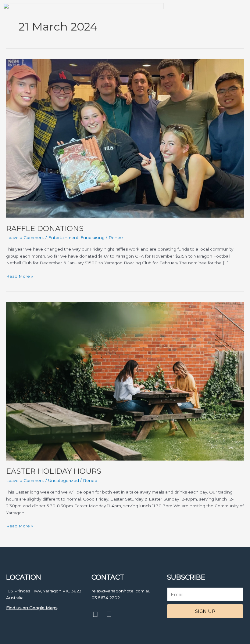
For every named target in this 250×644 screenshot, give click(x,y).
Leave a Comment (25, 237)
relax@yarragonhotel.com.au (121, 590)
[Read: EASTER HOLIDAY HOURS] (125, 380)
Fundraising (92, 237)
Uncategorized (63, 480)
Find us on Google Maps (31, 607)
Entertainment (63, 237)
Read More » (19, 276)
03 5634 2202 (105, 597)
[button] (244, 79)
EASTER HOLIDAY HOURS (53, 471)
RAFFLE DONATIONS (45, 228)
